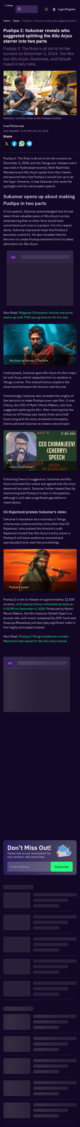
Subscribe (62, 866)
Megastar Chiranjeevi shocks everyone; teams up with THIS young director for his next (38, 314)
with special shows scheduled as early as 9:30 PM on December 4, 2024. (38, 606)
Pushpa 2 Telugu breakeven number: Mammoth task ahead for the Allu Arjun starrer (36, 638)
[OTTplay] (8, 9)
